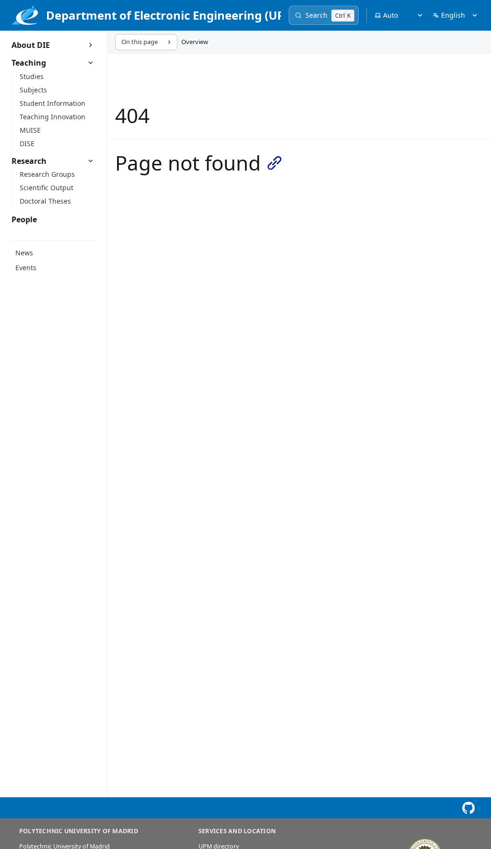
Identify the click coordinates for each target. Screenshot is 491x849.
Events (25, 267)
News (24, 252)
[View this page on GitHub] (468, 808)
